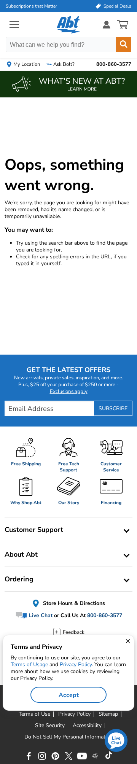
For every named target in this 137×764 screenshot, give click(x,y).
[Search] (123, 44)
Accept (69, 695)
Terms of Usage (29, 664)
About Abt (21, 554)
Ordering (19, 579)
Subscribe (113, 408)
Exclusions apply (69, 391)
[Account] (106, 24)
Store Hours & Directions (73, 603)
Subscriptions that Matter (31, 6)
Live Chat (40, 615)
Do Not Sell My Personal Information (68, 737)
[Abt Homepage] (68, 24)
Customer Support (34, 529)
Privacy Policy (76, 664)
